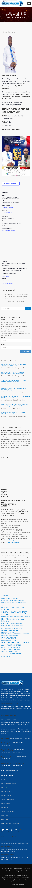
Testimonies (4, 815)
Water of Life (4, 654)
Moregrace (17, 628)
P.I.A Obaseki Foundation (8, 783)
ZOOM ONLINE (6, 656)
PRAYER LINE (5, 647)
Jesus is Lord (12, 626)
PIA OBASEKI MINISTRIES (15, 642)
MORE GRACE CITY (9, 630)
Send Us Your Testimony (22, 882)
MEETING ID (20, 625)
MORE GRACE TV (7, 633)
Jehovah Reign (15, 623)
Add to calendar (11, 183)
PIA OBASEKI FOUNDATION (8, 640)
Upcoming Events (7, 878)
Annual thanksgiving (20, 603)
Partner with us (5, 803)
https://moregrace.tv (13, 542)
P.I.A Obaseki (5, 819)
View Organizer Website (8, 230)
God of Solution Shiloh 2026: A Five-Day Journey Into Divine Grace (13, 364)
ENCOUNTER (17, 616)
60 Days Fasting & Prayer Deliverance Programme (12, 600)
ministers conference (6, 628)
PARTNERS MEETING (13, 635)
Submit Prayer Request (8, 811)
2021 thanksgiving (6, 603)
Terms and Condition (7, 882)
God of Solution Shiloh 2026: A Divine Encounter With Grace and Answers (12, 372)
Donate (6, 880)
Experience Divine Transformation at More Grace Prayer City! (14, 389)
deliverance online (17, 607)
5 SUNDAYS (12, 596)
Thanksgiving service (21, 651)
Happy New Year (25, 616)
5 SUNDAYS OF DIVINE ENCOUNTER (9, 598)
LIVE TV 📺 (4, 787)
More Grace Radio (6, 791)
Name (3, 337)
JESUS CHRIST (4, 625)
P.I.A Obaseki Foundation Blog (10, 823)
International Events (7, 207)
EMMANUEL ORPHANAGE (7, 616)
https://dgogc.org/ (7, 212)
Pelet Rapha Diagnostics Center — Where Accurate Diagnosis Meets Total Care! (14, 405)
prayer (3, 645)
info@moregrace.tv (12, 540)
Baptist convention (5, 605)
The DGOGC (11, 884)
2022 (13, 603)
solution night (15, 647)
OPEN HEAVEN (4, 635)
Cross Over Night (15, 605)
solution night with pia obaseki (10, 649)
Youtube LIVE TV (6, 795)
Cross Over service (24, 605)
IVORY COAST (5, 623)
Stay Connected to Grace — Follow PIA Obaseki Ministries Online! (13, 413)
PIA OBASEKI (8, 638)
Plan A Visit (4, 807)
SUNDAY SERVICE (8, 651)
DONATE (3, 779)
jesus (21, 623)
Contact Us (25, 878)
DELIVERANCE (5, 607)
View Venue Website (7, 283)
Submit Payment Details (8, 799)
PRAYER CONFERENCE (14, 645)
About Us (12, 875)
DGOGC (5, 609)
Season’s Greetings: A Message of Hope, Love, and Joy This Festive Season (15, 381)
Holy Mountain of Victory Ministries (12, 620)
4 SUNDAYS (4, 596)
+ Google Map (6, 276)
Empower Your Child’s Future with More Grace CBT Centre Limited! (15, 397)
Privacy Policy (14, 880)
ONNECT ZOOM (25, 633)
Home (6, 875)
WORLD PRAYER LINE (14, 654)
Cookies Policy (23, 880)
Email (3, 344)
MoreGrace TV (17, 633)
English (7, 1)
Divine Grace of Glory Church (14, 613)
